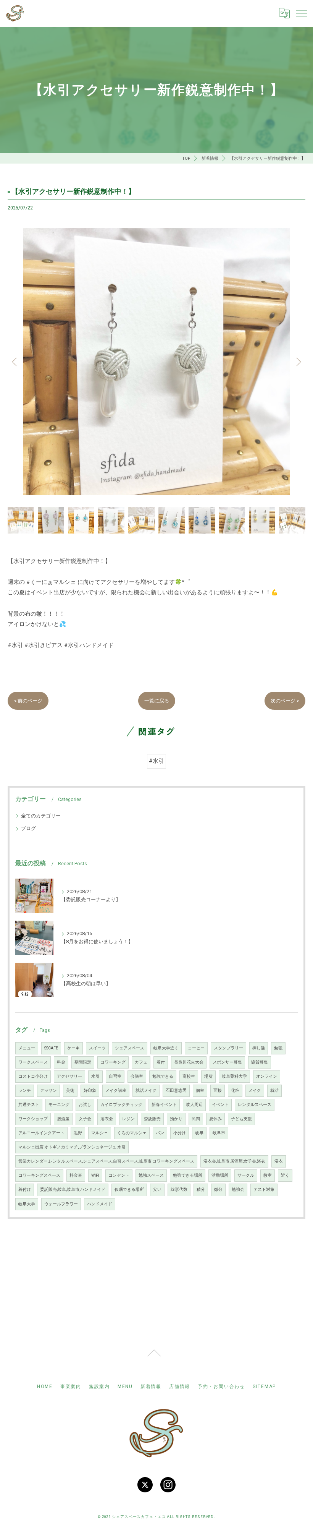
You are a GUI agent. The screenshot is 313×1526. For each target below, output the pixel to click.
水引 (95, 1076)
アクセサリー (69, 1076)
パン (160, 1132)
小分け (179, 1132)
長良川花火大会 (188, 1062)
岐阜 (199, 1132)
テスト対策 (263, 1189)
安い (157, 1189)
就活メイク (146, 1090)
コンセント (118, 1175)
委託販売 (152, 1118)
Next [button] (297, 361)
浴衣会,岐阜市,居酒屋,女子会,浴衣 (234, 1161)
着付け (24, 1189)
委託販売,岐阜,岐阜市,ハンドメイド (72, 1189)
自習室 (115, 1076)
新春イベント (164, 1104)
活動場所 (219, 1175)
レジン (128, 1118)
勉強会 (238, 1189)
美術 (70, 1090)
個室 (200, 1090)
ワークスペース (33, 1062)
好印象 (90, 1090)
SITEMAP (264, 1386)
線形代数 (179, 1189)
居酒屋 (63, 1118)
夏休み (215, 1118)
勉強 (278, 1048)
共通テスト (28, 1104)
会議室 (137, 1076)
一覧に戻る (156, 701)
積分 (201, 1189)
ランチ (24, 1090)
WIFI (95, 1175)
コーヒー (196, 1048)
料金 (61, 1062)
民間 (196, 1118)
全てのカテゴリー (41, 816)
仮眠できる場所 (129, 1189)
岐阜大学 (26, 1204)
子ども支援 (241, 1118)
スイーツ (97, 1048)
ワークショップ (33, 1118)
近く (285, 1175)
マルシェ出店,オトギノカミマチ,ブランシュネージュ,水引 (72, 1147)
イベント (220, 1104)
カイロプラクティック (121, 1104)
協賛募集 (259, 1062)
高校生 (188, 1076)
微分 (218, 1189)
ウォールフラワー (61, 1204)
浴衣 (278, 1161)
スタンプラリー (228, 1048)
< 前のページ (28, 701)
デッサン (48, 1090)
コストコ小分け (33, 1076)
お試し (85, 1104)
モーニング (58, 1104)
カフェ (141, 1062)
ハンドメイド (99, 1204)
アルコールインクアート (41, 1132)
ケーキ (73, 1048)
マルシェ (99, 1132)
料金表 (75, 1175)
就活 (274, 1090)
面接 (217, 1090)
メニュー (26, 1048)
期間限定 (82, 1062)
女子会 (85, 1118)
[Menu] (301, 13)
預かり (176, 1118)
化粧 (235, 1090)
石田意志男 (176, 1090)
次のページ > (285, 701)
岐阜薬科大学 (234, 1076)
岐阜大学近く (166, 1048)
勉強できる (162, 1076)
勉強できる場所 (187, 1175)
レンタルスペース (254, 1104)
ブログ (28, 828)
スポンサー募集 (227, 1062)
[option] (156, 361)
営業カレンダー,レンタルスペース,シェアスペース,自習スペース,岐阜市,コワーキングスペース (106, 1161)
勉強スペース (151, 1175)
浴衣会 (106, 1118)
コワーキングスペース (39, 1175)
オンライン (266, 1076)
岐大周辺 (194, 1104)
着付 (160, 1062)
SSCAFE (51, 1048)
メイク (254, 1090)
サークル (245, 1175)
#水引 (156, 761)
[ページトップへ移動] (153, 1357)
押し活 (258, 1048)
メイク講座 (115, 1090)
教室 (267, 1175)
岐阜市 (219, 1132)
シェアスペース (129, 1048)
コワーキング (113, 1062)
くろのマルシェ (132, 1132)
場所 (208, 1076)
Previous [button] (15, 361)
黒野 (78, 1132)
